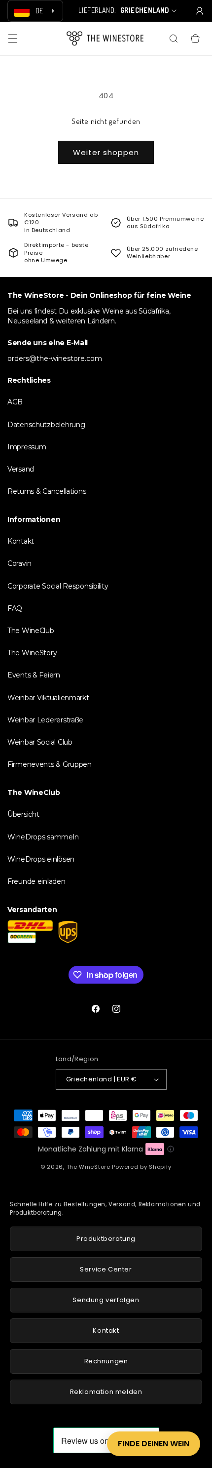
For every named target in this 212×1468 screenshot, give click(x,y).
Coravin (19, 563)
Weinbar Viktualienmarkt (48, 697)
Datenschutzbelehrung (46, 424)
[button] (13, 38)
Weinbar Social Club (39, 742)
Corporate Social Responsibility (57, 586)
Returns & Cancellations (46, 491)
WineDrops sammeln (42, 837)
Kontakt (20, 541)
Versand (20, 469)
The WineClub (30, 630)
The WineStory (32, 652)
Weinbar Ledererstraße (45, 719)
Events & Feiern (33, 675)
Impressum (26, 446)
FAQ (14, 608)
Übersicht (23, 814)
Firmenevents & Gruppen (49, 764)
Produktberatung (106, 1238)
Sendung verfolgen (105, 1300)
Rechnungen (106, 1361)
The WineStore (88, 1167)
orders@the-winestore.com (54, 358)
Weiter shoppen (106, 152)
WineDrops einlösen (40, 859)
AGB (15, 401)
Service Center (106, 1269)
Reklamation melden (106, 1391)
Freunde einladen (36, 881)
